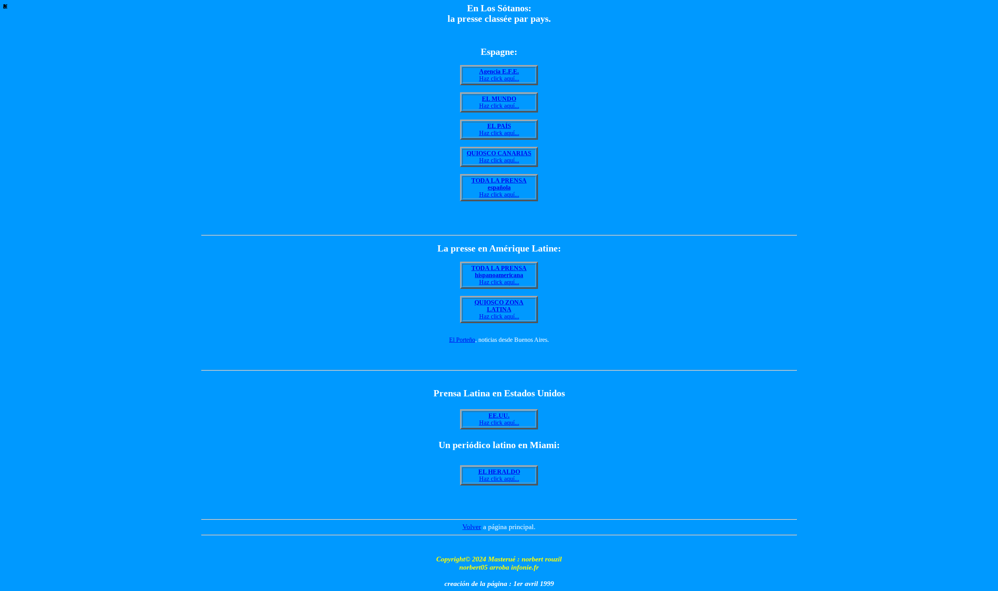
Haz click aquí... (499, 75)
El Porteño (462, 339)
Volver (471, 527)
